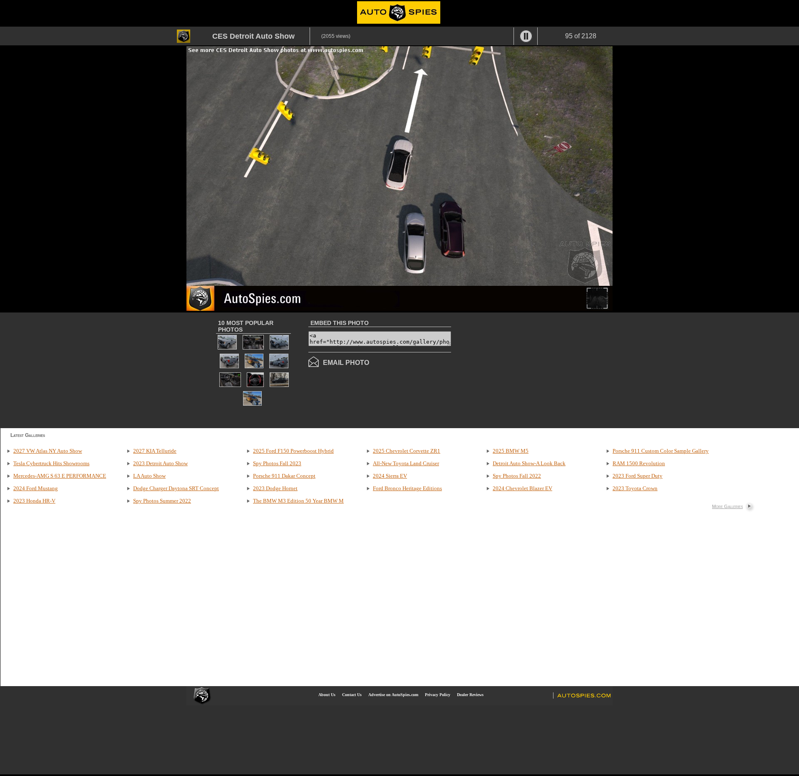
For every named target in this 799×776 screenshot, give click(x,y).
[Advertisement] (521, 369)
